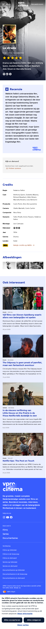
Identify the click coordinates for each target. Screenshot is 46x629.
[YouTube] (7, 517)
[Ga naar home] (23, 4)
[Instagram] (4, 517)
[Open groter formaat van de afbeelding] (9, 265)
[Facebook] (11, 517)
